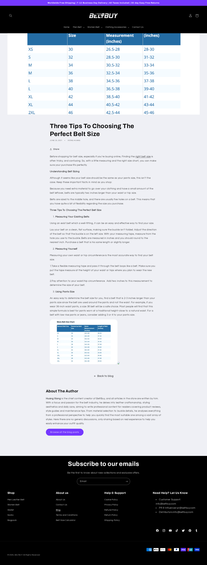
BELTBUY (19, 555)
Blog (58, 510)
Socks (10, 515)
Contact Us (61, 505)
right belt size (143, 156)
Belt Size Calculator (66, 520)
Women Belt (13, 505)
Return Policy (110, 515)
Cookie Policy (111, 500)
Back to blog (105, 376)
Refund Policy (111, 510)
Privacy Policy (111, 505)
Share (56, 149)
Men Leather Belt (16, 500)
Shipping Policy (112, 520)
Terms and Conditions (67, 515)
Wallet (10, 510)
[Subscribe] (126, 481)
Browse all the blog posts (64, 432)
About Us (60, 500)
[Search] (10, 15)
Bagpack (12, 520)
